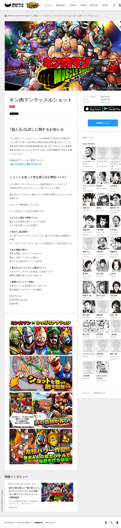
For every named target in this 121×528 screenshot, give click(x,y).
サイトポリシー (10, 522)
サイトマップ (50, 522)
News (38, 5)
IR (114, 5)
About (83, 5)
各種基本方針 (39, 522)
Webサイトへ (102, 123)
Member (60, 5)
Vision (73, 5)
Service (18, 16)
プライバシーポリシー (24, 522)
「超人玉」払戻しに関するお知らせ (25, 164)
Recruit (94, 5)
